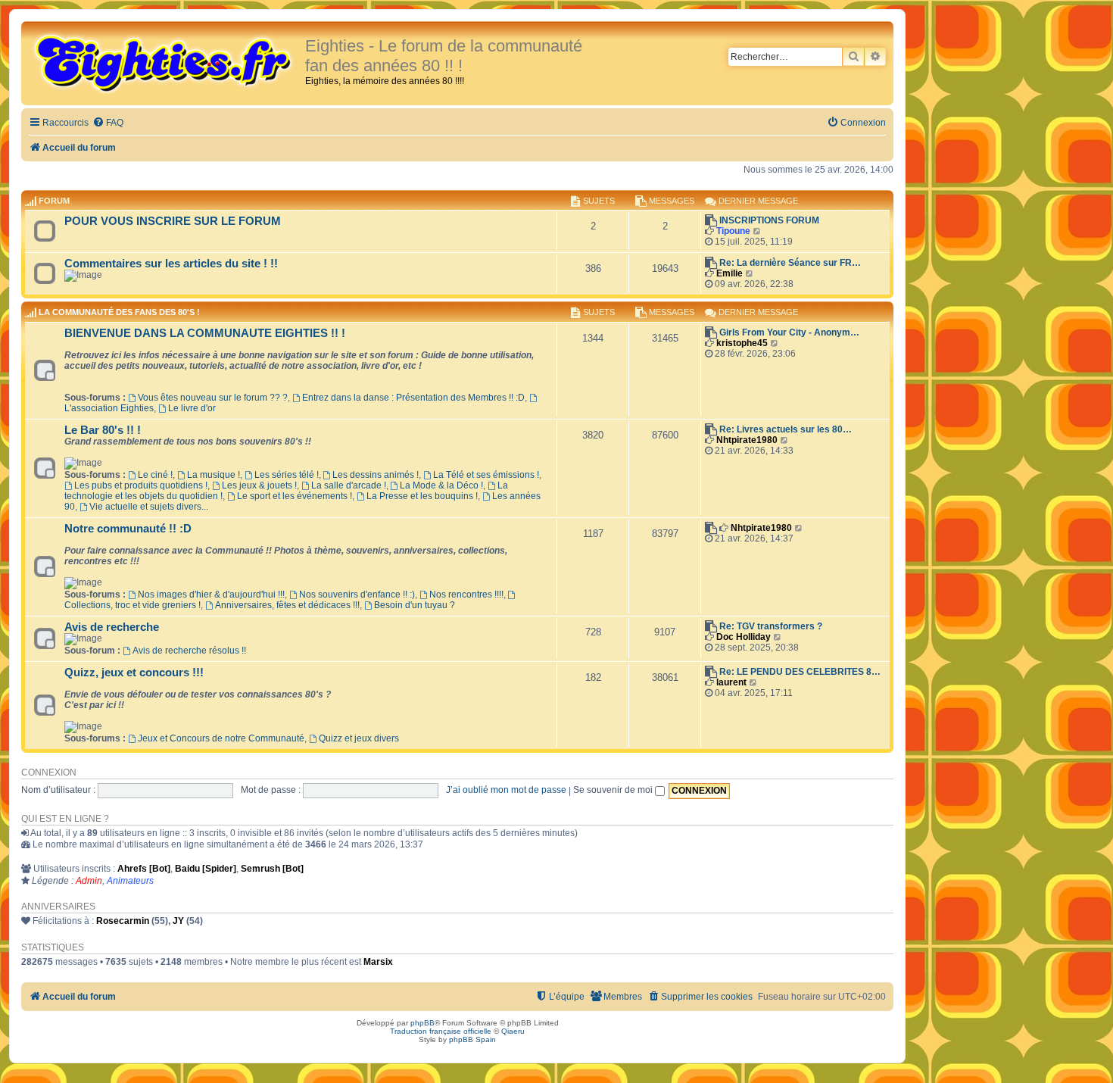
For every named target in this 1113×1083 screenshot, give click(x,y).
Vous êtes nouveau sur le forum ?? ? (213, 397)
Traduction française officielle (440, 1031)
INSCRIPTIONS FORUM (769, 220)
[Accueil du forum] (165, 62)
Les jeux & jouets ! (259, 485)
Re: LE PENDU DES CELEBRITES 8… (800, 671)
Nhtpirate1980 (747, 440)
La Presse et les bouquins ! (422, 496)
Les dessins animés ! (375, 475)
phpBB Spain (472, 1039)
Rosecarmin (122, 921)
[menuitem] (107, 123)
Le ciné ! (155, 475)
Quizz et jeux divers (359, 738)
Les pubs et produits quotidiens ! (140, 485)
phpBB (422, 1023)
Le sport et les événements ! (294, 496)
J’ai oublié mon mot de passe (506, 790)
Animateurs (130, 880)
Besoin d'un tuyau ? (414, 605)
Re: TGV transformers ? (770, 626)
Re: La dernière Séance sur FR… (790, 262)
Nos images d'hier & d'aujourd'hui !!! (211, 594)
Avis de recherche (111, 627)
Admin (89, 880)
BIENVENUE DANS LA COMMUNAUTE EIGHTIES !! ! (204, 333)
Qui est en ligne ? (65, 818)
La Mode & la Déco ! (441, 485)
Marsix (378, 962)
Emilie (729, 273)
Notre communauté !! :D (128, 529)
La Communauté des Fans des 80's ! (119, 312)
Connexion (48, 772)
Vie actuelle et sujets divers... (148, 506)
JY (178, 921)
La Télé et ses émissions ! (486, 475)
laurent (731, 682)
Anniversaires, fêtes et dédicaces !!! (287, 605)
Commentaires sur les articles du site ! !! (171, 263)
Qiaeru (513, 1031)
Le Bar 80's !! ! (102, 430)
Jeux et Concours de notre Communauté (221, 738)
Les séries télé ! (286, 475)
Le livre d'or (192, 408)
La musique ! (213, 475)
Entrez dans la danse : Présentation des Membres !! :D (413, 397)
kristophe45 (742, 343)
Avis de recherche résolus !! (189, 650)
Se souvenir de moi (614, 790)
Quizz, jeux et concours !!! (134, 672)
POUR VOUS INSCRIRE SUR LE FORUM (172, 221)
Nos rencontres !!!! (466, 594)
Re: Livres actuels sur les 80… (785, 429)
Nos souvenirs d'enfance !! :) (357, 594)
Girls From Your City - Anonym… (789, 332)
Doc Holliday (743, 637)
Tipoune (733, 231)
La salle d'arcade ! (348, 485)
